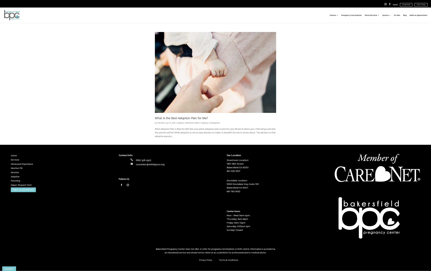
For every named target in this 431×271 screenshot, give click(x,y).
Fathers (197, 123)
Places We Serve (371, 15)
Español (395, 5)
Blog (405, 15)
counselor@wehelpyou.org (150, 164)
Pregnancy (204, 123)
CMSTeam (161, 123)
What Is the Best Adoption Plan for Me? (181, 118)
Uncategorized (214, 123)
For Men (397, 15)
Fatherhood (189, 123)
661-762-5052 (233, 191)
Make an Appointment (418, 15)
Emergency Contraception (351, 15)
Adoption (180, 123)
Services (333, 15)
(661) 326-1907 (143, 160)
